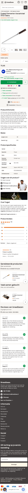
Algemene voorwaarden (6, 479)
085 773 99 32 (6, 188)
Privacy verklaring (17, 479)
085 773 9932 (6, 391)
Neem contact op (12, 98)
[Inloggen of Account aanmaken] (19, 2)
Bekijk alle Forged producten (8, 214)
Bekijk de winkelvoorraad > (10, 88)
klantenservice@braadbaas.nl (11, 394)
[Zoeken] (25, 7)
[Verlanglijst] (22, 2)
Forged (3, 14)
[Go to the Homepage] (9, 2)
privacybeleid (4, 469)
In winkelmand (12, 82)
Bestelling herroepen (5, 481)
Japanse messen (16, 11)
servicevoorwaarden (15, 469)
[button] (14, 227)
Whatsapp (6, 397)
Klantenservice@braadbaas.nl (10, 185)
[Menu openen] (2, 2)
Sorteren (3, 243)
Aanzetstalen (6, 11)
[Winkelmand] (25, 2)
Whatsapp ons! (7, 183)
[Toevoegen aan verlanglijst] (25, 82)
